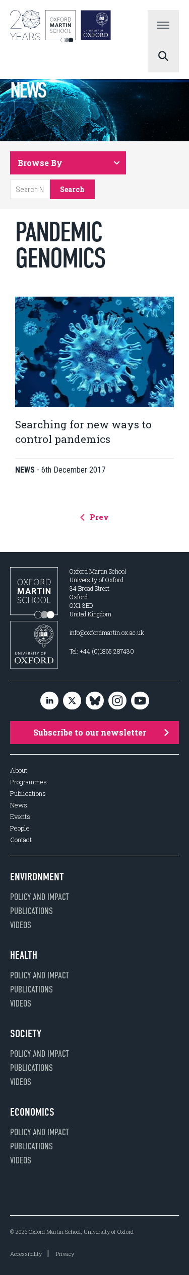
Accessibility (26, 1253)
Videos (20, 925)
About (18, 770)
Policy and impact (39, 896)
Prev (98, 517)
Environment (37, 876)
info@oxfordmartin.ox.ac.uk (107, 632)
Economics (32, 1112)
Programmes (28, 782)
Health (23, 955)
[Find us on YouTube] (140, 701)
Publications (28, 793)
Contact (21, 840)
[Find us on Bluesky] (95, 701)
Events (20, 816)
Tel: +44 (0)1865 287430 (102, 651)
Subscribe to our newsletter (89, 732)
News (18, 805)
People (20, 828)
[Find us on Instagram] (117, 701)
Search (72, 189)
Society (25, 1033)
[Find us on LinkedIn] (49, 701)
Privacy (65, 1253)
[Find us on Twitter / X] (72, 701)
